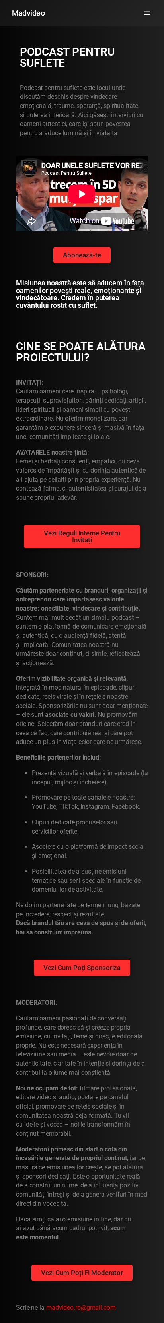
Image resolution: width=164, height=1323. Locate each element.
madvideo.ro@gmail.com (81, 1307)
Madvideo (28, 13)
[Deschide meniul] (147, 13)
